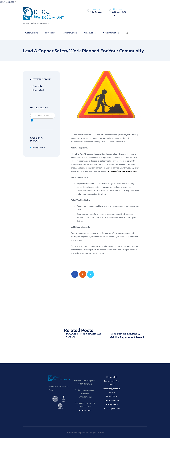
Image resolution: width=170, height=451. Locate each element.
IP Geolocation (85, 410)
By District (97, 12)
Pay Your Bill (111, 377)
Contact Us (37, 86)
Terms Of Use (111, 396)
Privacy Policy (112, 404)
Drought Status (39, 147)
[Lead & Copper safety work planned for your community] (105, 94)
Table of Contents (111, 400)
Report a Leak (38, 90)
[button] (127, 33)
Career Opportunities (112, 408)
